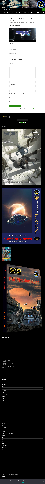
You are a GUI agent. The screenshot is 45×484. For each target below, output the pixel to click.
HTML (7, 244)
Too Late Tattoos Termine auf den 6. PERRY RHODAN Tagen (12, 340)
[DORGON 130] (21, 215)
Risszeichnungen (4, 445)
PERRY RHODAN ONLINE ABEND (15, 54)
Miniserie (3, 425)
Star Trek (3, 453)
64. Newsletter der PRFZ (6, 360)
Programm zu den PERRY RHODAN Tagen (9, 366)
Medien (3, 421)
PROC (3, 441)
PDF (5, 244)
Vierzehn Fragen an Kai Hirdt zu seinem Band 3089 (18, 50)
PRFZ (3, 439)
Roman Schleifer (21, 22)
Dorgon (25, 12)
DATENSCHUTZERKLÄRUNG (7, 478)
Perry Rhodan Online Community (9, 9)
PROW (3, 443)
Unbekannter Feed (6, 371)
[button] (22, 35)
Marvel (3, 419)
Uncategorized (12, 16)
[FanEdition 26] (6, 253)
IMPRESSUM (4, 476)
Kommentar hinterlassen (30, 22)
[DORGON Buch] (22, 298)
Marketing (3, 417)
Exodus (3, 398)
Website (11, 89)
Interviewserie (4, 413)
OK (22, 482)
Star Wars (3, 455)
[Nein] (43, 481)
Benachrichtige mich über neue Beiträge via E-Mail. (19, 102)
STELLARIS (3, 457)
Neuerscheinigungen (7, 375)
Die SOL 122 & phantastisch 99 (7, 357)
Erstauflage (3, 396)
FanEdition (3, 402)
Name (10, 79)
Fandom (3, 400)
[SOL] (21, 157)
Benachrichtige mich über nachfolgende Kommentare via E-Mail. (21, 98)
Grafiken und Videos (5, 408)
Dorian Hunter (4, 394)
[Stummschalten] (32, 40)
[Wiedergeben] (10, 40)
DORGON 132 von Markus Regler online (8, 348)
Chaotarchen (4, 384)
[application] (22, 35)
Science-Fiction (4, 447)
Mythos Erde (4, 427)
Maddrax (3, 415)
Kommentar (12, 65)
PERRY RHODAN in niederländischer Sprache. (10, 363)
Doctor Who (4, 390)
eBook (3, 244)
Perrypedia (20, 12)
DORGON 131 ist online (6, 354)
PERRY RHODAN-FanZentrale (6, 12)
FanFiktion (3, 404)
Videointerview (4, 464)
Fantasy (3, 406)
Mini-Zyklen (4, 423)
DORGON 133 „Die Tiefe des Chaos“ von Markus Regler (11, 343)
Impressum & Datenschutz (40, 12)
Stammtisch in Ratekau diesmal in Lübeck (9, 351)
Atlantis (3, 382)
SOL (2, 449)
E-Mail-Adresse (12, 84)
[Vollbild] (34, 40)
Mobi (10, 244)
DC (2, 388)
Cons (2, 386)
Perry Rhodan (14, 12)
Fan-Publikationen (31, 12)
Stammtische (4, 451)
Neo (2, 429)
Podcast (3, 437)
